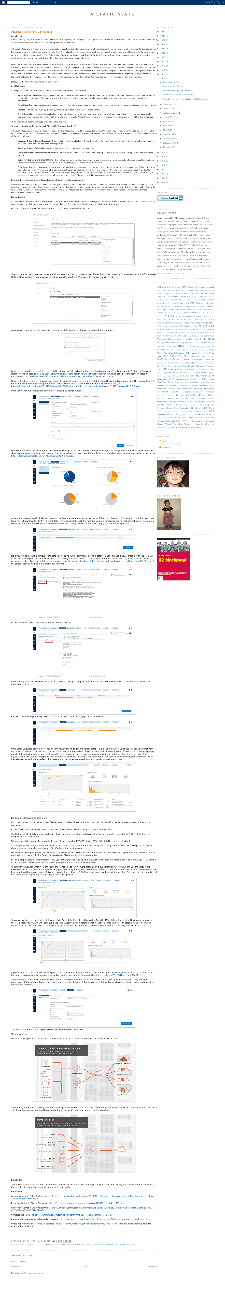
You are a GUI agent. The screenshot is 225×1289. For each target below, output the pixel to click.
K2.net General (207, 319)
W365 (201, 417)
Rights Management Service (193, 369)
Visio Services (174, 417)
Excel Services (175, 306)
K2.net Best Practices (190, 319)
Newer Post (16, 1266)
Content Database (206, 299)
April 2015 (168, 134)
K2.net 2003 (174, 319)
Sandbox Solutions (164, 372)
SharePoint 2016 (181, 382)
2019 (163, 61)
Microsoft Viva (193, 339)
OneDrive (210, 356)
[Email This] (57, 1241)
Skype (163, 405)
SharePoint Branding (192, 388)
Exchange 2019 (189, 306)
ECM (192, 303)
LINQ (167, 323)
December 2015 (170, 82)
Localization (179, 323)
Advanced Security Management (185, 290)
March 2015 (168, 138)
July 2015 (167, 121)
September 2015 (170, 112)
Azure (186, 293)
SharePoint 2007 (188, 376)
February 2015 (170, 142)
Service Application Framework (169, 376)
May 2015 (168, 129)
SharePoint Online (103, 1245)
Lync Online (201, 322)
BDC (202, 296)
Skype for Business (126, 1245)
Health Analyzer (177, 313)
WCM (207, 417)
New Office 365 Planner (172, 85)
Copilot (160, 302)
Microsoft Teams (166, 338)
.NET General (162, 287)
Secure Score (178, 372)
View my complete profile (171, 274)
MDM (159, 329)
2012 (163, 160)
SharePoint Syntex (206, 398)
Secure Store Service (191, 372)
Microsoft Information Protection (202, 332)
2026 (163, 31)
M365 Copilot (206, 325)
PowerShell (190, 363)
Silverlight (200, 401)
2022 (163, 48)
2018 (163, 65)
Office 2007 (199, 342)
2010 (163, 169)
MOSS (203, 338)
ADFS (184, 286)
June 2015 (168, 125)
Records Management (197, 366)
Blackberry (161, 300)
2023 (163, 44)
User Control (187, 414)
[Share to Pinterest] (70, 1241)
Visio (165, 417)
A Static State (112, 14)
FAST (167, 312)
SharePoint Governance (203, 391)
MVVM (173, 342)
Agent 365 (170, 293)
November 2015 (170, 104)
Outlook (186, 359)
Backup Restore (186, 296)
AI (182, 293)
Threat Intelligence (186, 411)
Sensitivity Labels (207, 372)
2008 (163, 177)
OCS (192, 342)
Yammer (199, 427)
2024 (163, 40)
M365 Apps (162, 326)
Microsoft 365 (169, 329)
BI (206, 296)
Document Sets (183, 303)
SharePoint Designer (180, 391)
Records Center (180, 366)
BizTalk (211, 296)
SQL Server (195, 407)
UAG (204, 411)
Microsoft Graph (184, 332)
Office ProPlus (170, 356)
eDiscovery (26, 1245)
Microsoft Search (193, 336)
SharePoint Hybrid (165, 395)
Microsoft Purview (164, 336)
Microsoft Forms (172, 332)
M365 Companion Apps (188, 326)
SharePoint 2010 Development (172, 378)
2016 (163, 74)
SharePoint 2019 (197, 382)
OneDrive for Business (79, 1245)
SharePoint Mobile (183, 395)
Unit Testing (176, 414)
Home (84, 1266)
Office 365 (59, 1245)
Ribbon (180, 369)
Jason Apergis (168, 213)
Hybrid (186, 312)
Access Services (175, 287)
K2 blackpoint (184, 316)
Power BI (210, 359)
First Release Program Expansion (177, 90)
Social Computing (181, 408)
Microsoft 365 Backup (185, 329)
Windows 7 (180, 421)
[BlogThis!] (60, 1241)
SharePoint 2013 (165, 382)
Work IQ (175, 427)
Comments (166, 446)
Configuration (193, 300)
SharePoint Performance (167, 398)
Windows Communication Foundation (199, 421)
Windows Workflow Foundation (189, 423)
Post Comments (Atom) (33, 1272)
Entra (166, 306)
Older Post (152, 1266)
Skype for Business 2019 (193, 405)
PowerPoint (181, 363)
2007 (163, 182)
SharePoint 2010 (205, 375)
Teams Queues (171, 411)
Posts (163, 441)
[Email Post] (53, 1241)
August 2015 (169, 117)
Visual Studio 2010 (190, 417)
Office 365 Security (176, 352)
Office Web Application (189, 356)
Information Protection (206, 313)
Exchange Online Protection (171, 309)
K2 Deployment (197, 316)
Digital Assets (170, 303)
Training (198, 411)
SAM (212, 369)
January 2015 (169, 147)
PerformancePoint (197, 359)
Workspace (191, 427)
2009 (163, 173)
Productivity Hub (202, 363)
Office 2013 (161, 346)
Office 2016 (171, 346)
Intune (159, 316)
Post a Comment (18, 1261)
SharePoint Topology (166, 401)
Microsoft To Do (181, 339)
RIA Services (170, 369)
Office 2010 (209, 342)
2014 (163, 152)
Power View (162, 363)
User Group (198, 414)
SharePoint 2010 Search (202, 379)
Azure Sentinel (172, 296)
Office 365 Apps (198, 346)
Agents (177, 293)
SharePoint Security (188, 398)
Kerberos (160, 323)
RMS (207, 369)
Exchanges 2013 (194, 309)
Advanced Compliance (196, 287)
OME (203, 356)
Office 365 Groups (168, 350)
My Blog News (183, 342)
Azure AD (193, 293)
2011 (163, 165)
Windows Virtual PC (165, 424)
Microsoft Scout (179, 336)
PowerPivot (172, 363)
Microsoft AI (161, 332)
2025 (163, 35)
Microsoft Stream (207, 336)
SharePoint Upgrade (186, 401)
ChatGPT (174, 300)
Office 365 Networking (185, 350)
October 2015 (169, 108)
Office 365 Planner (201, 350)
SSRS (204, 407)
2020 (163, 57)
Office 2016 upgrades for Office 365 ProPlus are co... (185, 98)
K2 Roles (207, 316)
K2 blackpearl (170, 316)
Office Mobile (203, 353)
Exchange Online (43, 1245)
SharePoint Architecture (168, 388)
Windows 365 (169, 421)
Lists (172, 323)
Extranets (160, 312)
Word (207, 424)
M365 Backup (173, 326)
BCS (196, 296)
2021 (163, 52)
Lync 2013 (189, 323)
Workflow (183, 427)
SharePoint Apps (207, 385)
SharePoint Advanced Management (184, 385)
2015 (163, 78)
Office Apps (191, 352)
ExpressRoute (208, 309)
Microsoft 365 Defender (205, 329)
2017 (163, 69)
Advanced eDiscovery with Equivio (32, 32)
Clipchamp (183, 300)
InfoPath (193, 312)
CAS (168, 300)
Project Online (167, 366)
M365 (211, 323)
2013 (163, 156)
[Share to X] (64, 1241)
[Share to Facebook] (67, 1241)
